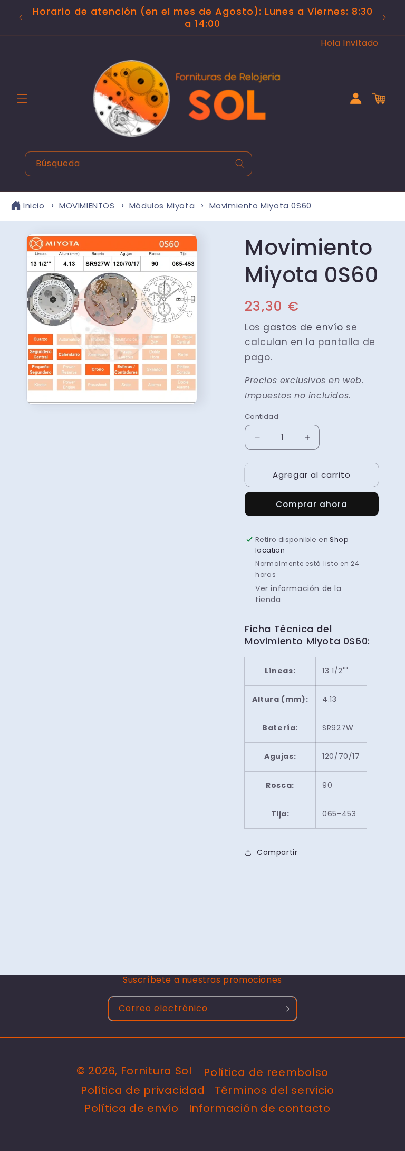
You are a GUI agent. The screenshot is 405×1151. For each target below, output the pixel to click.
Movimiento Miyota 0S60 (260, 205)
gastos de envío (303, 327)
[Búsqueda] (240, 163)
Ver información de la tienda (298, 594)
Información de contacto (260, 1108)
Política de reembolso (266, 1072)
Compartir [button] (277, 852)
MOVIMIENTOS (87, 205)
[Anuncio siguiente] (384, 17)
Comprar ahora (312, 504)
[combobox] (138, 164)
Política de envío (131, 1108)
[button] (22, 98)
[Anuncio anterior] (20, 17)
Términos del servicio (274, 1090)
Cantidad (261, 417)
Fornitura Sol (156, 1070)
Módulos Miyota (162, 205)
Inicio (34, 205)
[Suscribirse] (285, 1008)
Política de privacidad (143, 1090)
